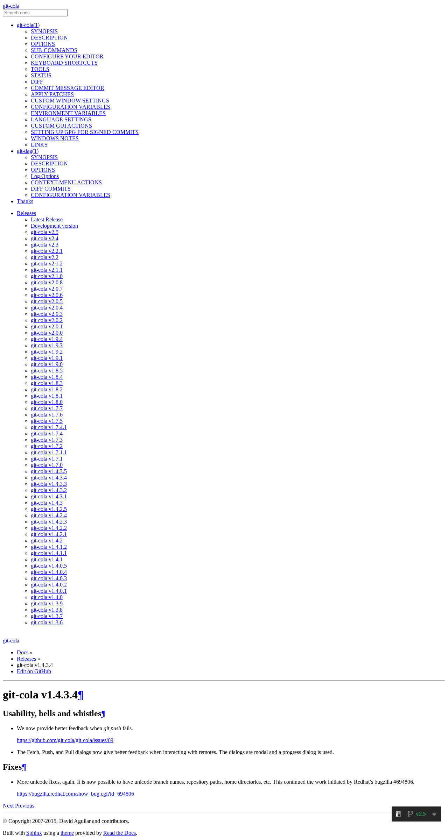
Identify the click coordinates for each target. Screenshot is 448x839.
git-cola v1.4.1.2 (49, 547)
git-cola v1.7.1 (47, 459)
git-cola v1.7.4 (47, 433)
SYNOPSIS (44, 31)
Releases (26, 213)
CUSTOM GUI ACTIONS (61, 126)
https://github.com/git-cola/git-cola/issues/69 (65, 740)
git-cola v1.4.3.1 (49, 496)
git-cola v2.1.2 (47, 263)
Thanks (25, 201)
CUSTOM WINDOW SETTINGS (70, 101)
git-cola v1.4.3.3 (49, 484)
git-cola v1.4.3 (47, 503)
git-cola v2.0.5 (47, 301)
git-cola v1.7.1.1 (49, 452)
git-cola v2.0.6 (47, 295)
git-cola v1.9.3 (47, 345)
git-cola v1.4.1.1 (49, 553)
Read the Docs (119, 833)
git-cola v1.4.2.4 (49, 515)
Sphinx (34, 833)
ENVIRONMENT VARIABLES (68, 113)
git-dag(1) (27, 151)
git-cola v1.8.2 (47, 389)
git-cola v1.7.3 (47, 440)
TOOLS (40, 69)
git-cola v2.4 (44, 238)
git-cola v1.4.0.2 (49, 585)
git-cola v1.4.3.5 (49, 471)
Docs (22, 652)
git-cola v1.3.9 (47, 603)
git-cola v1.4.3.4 (49, 478)
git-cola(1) (28, 25)
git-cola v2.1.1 (47, 270)
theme (67, 833)
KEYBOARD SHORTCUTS (64, 63)
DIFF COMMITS (51, 189)
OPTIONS (43, 44)
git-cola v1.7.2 (47, 446)
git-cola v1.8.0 (47, 402)
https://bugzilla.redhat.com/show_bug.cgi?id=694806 (75, 794)
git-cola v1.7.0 (47, 465)
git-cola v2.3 (44, 245)
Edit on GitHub (34, 671)
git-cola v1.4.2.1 (49, 534)
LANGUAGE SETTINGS (61, 119)
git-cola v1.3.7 (47, 616)
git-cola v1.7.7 (47, 408)
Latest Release (47, 219)
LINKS (39, 145)
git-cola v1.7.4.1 (49, 427)
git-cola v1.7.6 (47, 415)
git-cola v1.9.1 (47, 358)
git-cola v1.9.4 (47, 339)
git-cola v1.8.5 (47, 371)
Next (9, 806)
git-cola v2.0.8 (47, 282)
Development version (54, 226)
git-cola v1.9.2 (47, 352)
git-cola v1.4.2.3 (49, 522)
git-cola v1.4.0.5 (49, 566)
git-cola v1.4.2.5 (49, 509)
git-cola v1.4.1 (47, 559)
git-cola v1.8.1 (47, 396)
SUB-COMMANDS (54, 50)
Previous (24, 806)
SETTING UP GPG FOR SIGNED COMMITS (85, 132)
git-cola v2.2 (44, 257)
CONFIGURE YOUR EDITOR (67, 56)
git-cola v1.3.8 (47, 610)
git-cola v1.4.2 (47, 540)
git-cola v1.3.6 (47, 622)
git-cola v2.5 (44, 232)
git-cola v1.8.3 (47, 383)
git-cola (11, 6)
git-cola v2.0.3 (47, 314)
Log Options (45, 176)
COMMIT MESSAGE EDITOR (67, 88)
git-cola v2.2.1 (47, 251)
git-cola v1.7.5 (47, 421)
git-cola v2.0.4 (47, 308)
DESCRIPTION (49, 38)
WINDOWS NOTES (55, 138)
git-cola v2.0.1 (47, 326)
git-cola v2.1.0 (47, 276)
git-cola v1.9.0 (47, 364)
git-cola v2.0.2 (47, 320)
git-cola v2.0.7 (47, 289)
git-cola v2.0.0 (47, 333)
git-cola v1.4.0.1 (49, 591)
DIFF (37, 82)
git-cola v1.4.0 (47, 597)
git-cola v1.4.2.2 (49, 528)
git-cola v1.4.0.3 (49, 578)
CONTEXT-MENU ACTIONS (66, 182)
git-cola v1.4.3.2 (49, 490)
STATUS (41, 75)
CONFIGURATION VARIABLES (70, 107)
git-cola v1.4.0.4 (49, 572)
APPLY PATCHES (52, 94)
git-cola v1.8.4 (47, 377)
